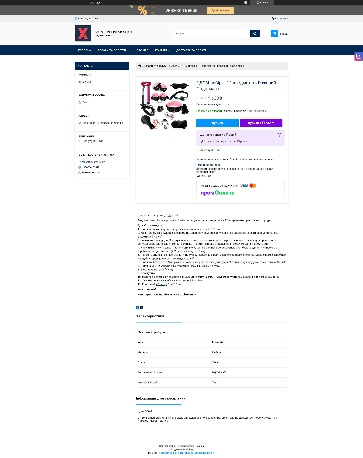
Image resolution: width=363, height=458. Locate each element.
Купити (217, 123)
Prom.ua (199, 446)
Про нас (142, 50)
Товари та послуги (112, 50)
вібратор (161, 284)
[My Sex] (83, 40)
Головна (84, 50)
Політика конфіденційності (200, 453)
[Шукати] (255, 33)
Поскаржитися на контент (171, 453)
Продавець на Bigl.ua (181, 449)
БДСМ (173, 65)
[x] (141, 308)
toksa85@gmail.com (93, 161)
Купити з (254, 123)
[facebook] (137, 308)
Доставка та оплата (191, 50)
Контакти (162, 50)
